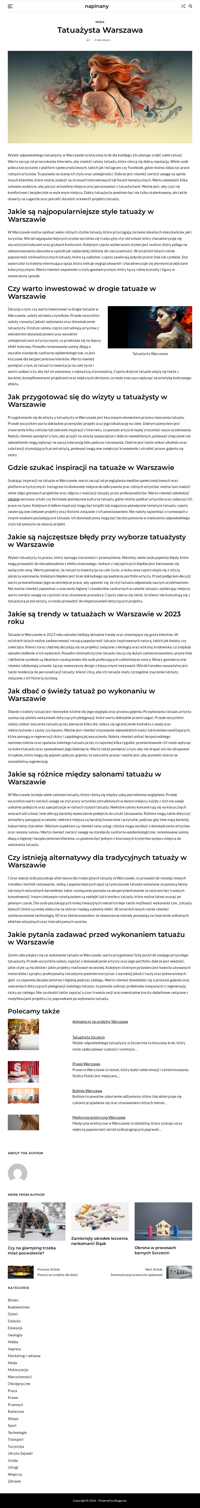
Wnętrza (15, 1474)
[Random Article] (183, 6)
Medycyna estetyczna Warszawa (98, 1117)
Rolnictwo (16, 1411)
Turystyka (16, 1446)
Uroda (13, 1460)
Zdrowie (14, 1481)
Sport (12, 1425)
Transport (16, 1439)
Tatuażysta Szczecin (88, 1037)
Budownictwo (19, 1307)
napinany (97, 6)
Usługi (13, 1467)
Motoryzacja (18, 1369)
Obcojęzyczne (19, 1383)
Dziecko (14, 1321)
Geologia (15, 1335)
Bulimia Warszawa (87, 1090)
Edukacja (15, 1328)
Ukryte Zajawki (20, 1453)
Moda (100, 21)
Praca (12, 1390)
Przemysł (15, 1404)
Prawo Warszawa (86, 1064)
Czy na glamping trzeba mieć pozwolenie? (32, 1250)
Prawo (13, 1397)
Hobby (13, 1342)
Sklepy (13, 1418)
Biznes (13, 1300)
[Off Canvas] (10, 6)
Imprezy (14, 1349)
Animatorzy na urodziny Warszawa (100, 1021)
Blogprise (120, 1500)
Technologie (17, 1432)
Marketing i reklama (24, 1355)
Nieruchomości (20, 1377)
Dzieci (13, 1314)
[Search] (190, 6)
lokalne (14, 499)
